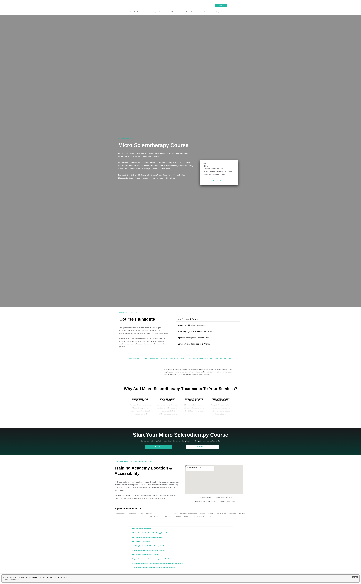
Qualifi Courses (172, 12)
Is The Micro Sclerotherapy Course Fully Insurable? (149, 550)
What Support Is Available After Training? (145, 554)
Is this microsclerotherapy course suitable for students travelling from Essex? (157, 563)
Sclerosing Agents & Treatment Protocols (195, 331)
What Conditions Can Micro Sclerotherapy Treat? (148, 537)
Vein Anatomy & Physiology (189, 319)
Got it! (355, 577)
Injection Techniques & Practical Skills (193, 338)
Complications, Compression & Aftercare (194, 344)
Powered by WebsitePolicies (11, 579)
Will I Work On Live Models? (141, 541)
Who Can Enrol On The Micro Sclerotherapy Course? (149, 533)
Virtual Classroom (191, 12)
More (227, 12)
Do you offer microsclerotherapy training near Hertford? (150, 559)
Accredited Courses (136, 12)
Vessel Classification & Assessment (192, 325)
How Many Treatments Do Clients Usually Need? (148, 546)
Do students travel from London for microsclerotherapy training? (153, 567)
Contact (206, 12)
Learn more (65, 577)
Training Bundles (156, 12)
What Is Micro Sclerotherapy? (141, 528)
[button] (208, 319)
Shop (217, 12)
